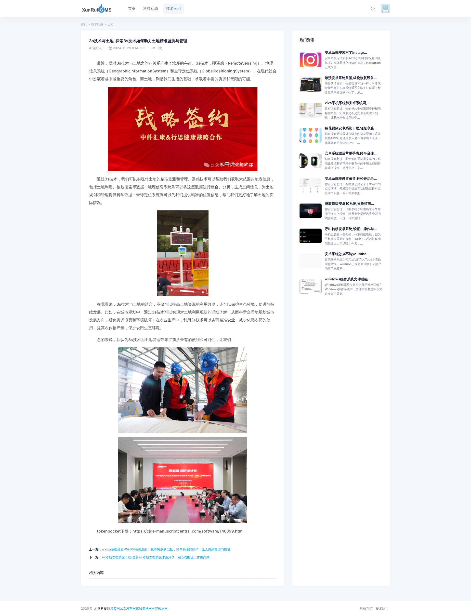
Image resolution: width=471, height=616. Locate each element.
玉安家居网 (160, 608)
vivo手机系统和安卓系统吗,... (347, 103)
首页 (84, 24)
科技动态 (366, 608)
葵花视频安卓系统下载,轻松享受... (351, 128)
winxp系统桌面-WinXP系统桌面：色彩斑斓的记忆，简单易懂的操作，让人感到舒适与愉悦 (166, 549)
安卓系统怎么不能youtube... (347, 254)
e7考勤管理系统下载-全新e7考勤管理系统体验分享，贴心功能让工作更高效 (155, 557)
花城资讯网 (144, 608)
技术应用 (97, 24)
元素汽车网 (128, 608)
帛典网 (115, 608)
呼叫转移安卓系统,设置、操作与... (351, 229)
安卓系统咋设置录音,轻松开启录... (351, 178)
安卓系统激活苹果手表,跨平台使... (351, 153)
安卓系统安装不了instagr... (346, 52)
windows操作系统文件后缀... (348, 279)
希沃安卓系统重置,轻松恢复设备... (351, 78)
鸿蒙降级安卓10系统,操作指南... (349, 203)
